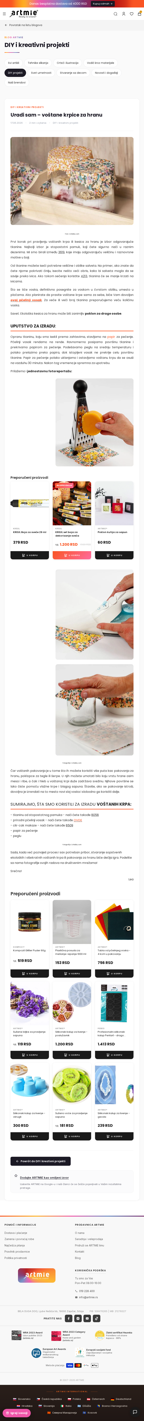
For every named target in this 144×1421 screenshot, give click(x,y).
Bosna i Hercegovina (112, 1406)
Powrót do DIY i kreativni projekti (43, 1161)
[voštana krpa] (95, 709)
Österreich (96, 1399)
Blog (78, 1257)
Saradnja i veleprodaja (89, 1239)
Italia (66, 1406)
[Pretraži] (115, 14)
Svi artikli (13, 63)
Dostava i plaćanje (15, 1232)
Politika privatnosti (15, 1257)
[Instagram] (78, 1318)
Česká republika (49, 1399)
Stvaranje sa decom (73, 73)
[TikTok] (96, 1318)
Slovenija (46, 1406)
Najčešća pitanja (14, 1245)
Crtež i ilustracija (67, 63)
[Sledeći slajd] (45, 503)
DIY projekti (15, 73)
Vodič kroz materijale (100, 63)
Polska (74, 1399)
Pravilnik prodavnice (17, 1251)
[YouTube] (87, 1318)
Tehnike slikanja (38, 63)
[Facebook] (68, 1318)
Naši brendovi (17, 82)
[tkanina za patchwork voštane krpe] (95, 614)
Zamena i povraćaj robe (19, 1239)
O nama (79, 1232)
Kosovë (90, 1413)
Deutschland (121, 1399)
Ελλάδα (84, 1406)
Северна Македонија (62, 1413)
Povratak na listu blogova (25, 25)
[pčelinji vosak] (95, 422)
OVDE (78, 820)
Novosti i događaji (106, 73)
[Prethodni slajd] (14, 503)
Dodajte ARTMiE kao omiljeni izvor (44, 1177)
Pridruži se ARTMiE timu (89, 1245)
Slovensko (22, 1399)
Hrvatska (24, 1406)
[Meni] (4, 13)
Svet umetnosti (41, 73)
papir (111, 337)
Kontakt (79, 1251)
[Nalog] (124, 14)
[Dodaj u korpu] (29, 555)
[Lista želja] (131, 14)
